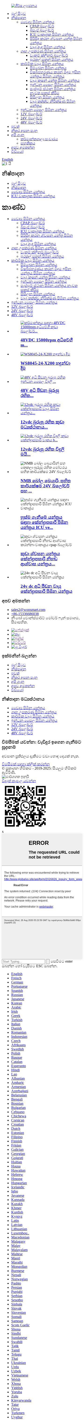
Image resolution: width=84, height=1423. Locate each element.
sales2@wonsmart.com (28, 610)
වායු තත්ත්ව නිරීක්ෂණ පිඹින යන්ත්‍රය (50, 298)
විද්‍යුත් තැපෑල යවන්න (19, 781)
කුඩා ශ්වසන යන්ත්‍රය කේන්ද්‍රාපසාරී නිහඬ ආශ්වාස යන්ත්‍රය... (40, 558)
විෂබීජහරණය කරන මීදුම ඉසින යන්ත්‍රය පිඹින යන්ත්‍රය (55, 74)
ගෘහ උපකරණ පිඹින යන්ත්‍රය (43, 51)
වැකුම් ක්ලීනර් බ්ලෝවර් (49, 55)
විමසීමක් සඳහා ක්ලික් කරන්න (26, 764)
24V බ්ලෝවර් (31, 118)
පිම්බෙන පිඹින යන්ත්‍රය (48, 68)
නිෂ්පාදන (18, 18)
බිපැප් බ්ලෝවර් (42, 30)
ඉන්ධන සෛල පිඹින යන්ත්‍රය (53, 85)
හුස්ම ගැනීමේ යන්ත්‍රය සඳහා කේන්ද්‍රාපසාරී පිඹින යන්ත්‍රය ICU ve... (44, 522)
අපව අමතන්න (23, 147)
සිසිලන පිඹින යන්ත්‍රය (47, 97)
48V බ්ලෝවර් (31, 122)
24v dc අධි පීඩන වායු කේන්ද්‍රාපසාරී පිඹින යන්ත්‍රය (46, 589)
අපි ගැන (17, 135)
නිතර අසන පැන (24, 131)
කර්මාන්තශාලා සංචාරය (39, 139)
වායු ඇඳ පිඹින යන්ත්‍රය (47, 47)
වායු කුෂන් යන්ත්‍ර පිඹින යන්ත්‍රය (55, 80)
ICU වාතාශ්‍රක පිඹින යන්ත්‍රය (52, 34)
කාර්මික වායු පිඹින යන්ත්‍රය (42, 64)
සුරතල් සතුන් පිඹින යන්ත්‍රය (51, 60)
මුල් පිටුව (18, 14)
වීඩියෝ (17, 152)
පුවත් (15, 126)
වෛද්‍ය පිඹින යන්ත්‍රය (37, 22)
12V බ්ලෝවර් (31, 114)
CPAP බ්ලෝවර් (42, 26)
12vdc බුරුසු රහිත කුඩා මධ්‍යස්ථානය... (42, 425)
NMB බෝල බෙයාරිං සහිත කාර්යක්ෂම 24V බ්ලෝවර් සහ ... (46, 485)
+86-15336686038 (25, 614)
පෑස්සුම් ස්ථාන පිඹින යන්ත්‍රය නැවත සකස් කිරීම (53, 91)
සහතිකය (28, 143)
